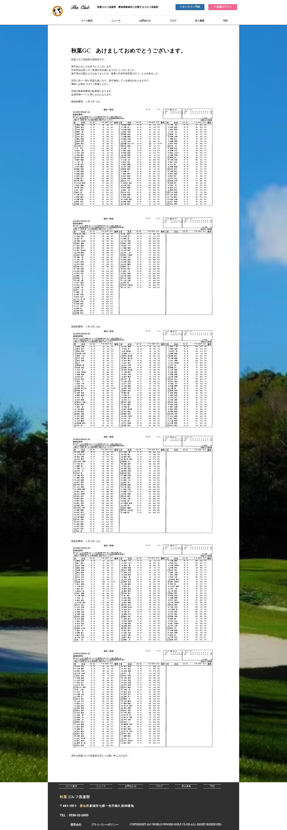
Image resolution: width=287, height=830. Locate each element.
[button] (175, 825)
